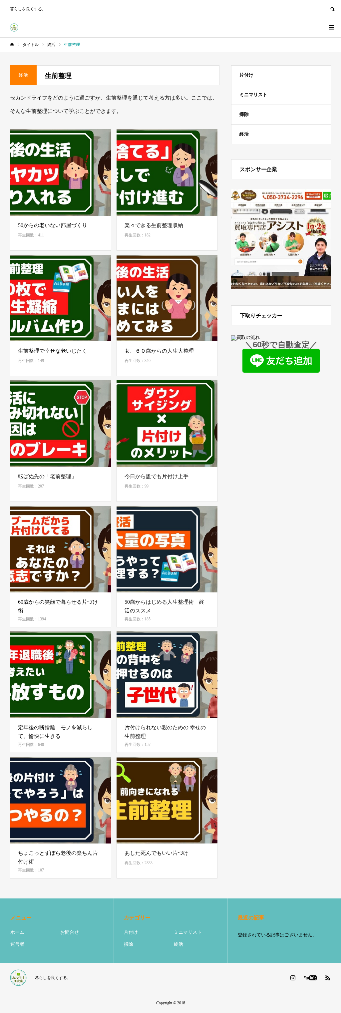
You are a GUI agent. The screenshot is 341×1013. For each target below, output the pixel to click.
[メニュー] (331, 27)
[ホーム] (12, 44)
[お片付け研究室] (14, 27)
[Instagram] (292, 977)
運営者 (17, 944)
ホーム (17, 932)
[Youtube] (310, 977)
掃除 (244, 114)
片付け (246, 75)
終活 (244, 134)
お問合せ (69, 932)
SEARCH (332, 8)
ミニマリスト (253, 94)
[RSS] (327, 977)
